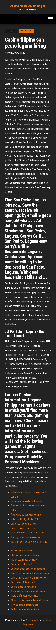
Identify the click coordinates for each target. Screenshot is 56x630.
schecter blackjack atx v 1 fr (25, 519)
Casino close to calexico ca (24, 586)
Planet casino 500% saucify (24, 559)
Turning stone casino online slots (26, 537)
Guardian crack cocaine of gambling (28, 568)
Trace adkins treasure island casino (28, 591)
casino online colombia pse (28, 6)
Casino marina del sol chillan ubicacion (29, 577)
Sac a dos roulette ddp (22, 564)
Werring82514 (26, 31)
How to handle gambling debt (25, 604)
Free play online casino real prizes (27, 532)
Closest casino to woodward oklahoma (29, 600)
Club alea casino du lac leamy (25, 555)
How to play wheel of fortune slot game (30, 573)
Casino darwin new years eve (25, 528)
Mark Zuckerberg (16, 53)
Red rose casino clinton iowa (25, 609)
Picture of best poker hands (24, 595)
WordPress (31, 620)
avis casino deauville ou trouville (26, 501)
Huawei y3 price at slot (22, 550)
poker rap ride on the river (23, 523)
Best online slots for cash (23, 582)
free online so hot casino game (26, 514)
